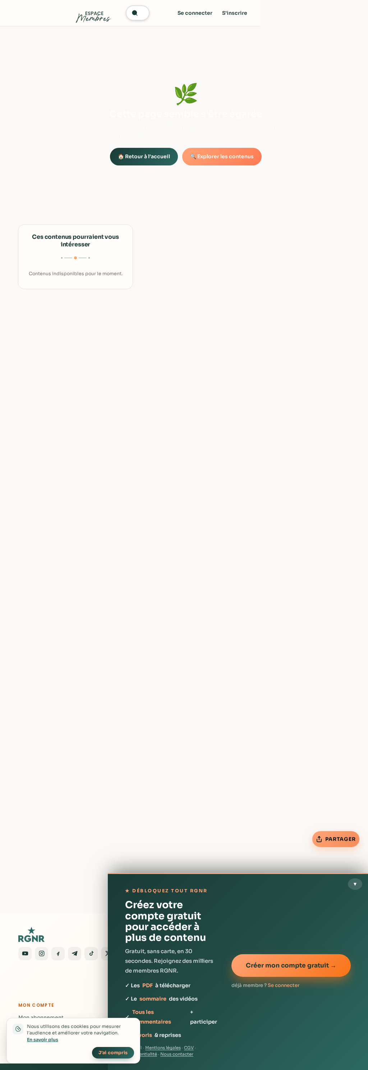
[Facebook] (58, 953)
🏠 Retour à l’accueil (144, 156)
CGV (189, 1047)
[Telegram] (74, 953)
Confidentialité (141, 1054)
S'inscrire (234, 13)
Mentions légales (163, 1047)
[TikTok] (91, 953)
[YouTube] (25, 953)
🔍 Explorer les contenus (222, 156)
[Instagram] (41, 953)
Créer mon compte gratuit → (291, 965)
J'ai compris (113, 1053)
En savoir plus (42, 1040)
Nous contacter (176, 1054)
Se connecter (195, 13)
